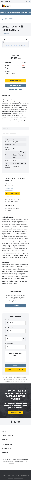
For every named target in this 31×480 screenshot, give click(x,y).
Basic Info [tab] (6, 128)
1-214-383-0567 (9, 188)
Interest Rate (14, 337)
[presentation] (5, 40)
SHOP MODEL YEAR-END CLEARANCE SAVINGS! (15, 12)
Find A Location (15, 412)
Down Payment (9, 329)
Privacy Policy (10, 475)
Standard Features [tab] (9, 134)
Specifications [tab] (8, 131)
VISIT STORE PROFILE (12, 193)
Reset (15, 365)
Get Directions (8, 190)
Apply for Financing (15, 370)
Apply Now (15, 306)
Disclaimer (17, 475)
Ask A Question (15, 85)
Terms (4, 475)
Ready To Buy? (15, 81)
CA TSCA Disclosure (18, 478)
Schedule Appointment (15, 89)
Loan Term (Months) (10, 343)
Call (29, 1)
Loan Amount (8, 321)
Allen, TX (6, 33)
